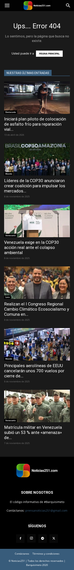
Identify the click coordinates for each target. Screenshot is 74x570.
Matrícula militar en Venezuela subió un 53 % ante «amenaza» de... (33, 432)
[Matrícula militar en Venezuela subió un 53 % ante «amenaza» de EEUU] (37, 406)
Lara (7, 297)
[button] (7, 5)
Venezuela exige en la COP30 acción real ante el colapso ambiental (31, 247)
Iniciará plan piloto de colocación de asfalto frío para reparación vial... (35, 124)
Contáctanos (22, 553)
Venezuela (10, 235)
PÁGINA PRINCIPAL (49, 53)
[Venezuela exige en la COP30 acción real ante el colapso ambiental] (37, 221)
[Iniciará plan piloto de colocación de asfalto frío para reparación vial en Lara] (37, 97)
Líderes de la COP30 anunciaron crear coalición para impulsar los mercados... (34, 185)
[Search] (68, 5)
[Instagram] (31, 538)
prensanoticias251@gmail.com (46, 510)
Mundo (8, 173)
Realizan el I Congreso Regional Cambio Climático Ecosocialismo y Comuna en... (36, 309)
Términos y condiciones (45, 553)
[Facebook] (20, 538)
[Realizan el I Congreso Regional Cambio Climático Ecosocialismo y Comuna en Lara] (37, 282)
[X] (54, 538)
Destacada (10, 112)
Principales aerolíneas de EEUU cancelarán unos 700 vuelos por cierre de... (34, 370)
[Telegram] (42, 538)
